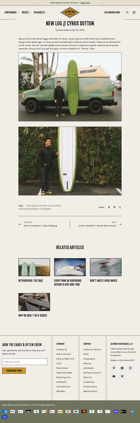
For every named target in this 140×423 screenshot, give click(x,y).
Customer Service (92, 349)
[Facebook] (109, 207)
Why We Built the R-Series (32, 315)
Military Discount (92, 372)
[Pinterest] (114, 207)
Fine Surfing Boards (28, 209)
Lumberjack (45, 209)
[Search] (127, 12)
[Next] (102, 2)
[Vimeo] (122, 376)
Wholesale (88, 368)
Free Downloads (64, 372)
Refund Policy (90, 391)
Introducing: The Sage (30, 280)
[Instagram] (130, 368)
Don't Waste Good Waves (103, 280)
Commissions (63, 386)
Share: (102, 207)
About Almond (63, 354)
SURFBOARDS (11, 12)
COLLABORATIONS (112, 12)
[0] (134, 12)
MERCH (25, 12)
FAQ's (86, 354)
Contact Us (61, 349)
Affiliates (60, 391)
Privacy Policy (90, 386)
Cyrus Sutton (54, 205)
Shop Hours (62, 368)
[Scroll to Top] (135, 408)
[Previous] (37, 2)
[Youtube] (114, 376)
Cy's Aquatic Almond (37, 205)
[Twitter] (120, 207)
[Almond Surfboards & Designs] (70, 12)
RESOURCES (39, 12)
